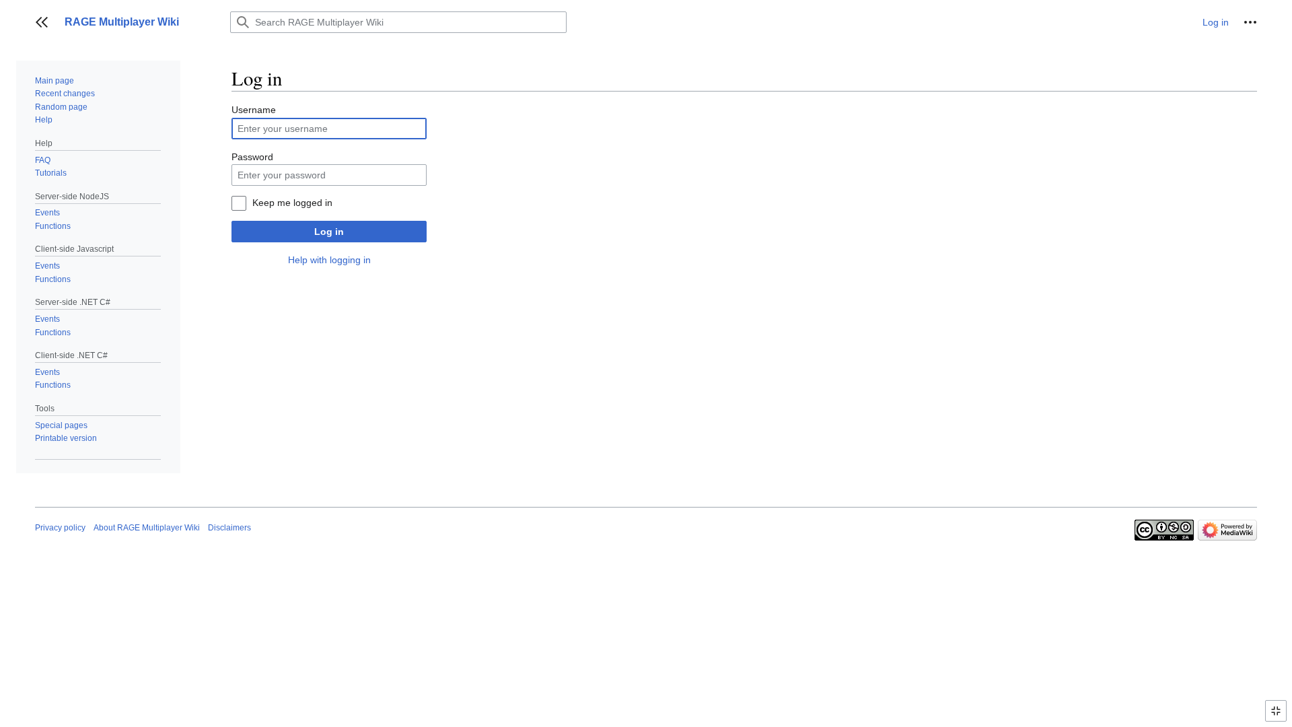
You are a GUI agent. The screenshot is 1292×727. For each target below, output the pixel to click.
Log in (329, 231)
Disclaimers (229, 527)
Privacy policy (60, 527)
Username (253, 109)
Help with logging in (329, 259)
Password (252, 156)
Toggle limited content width (1278, 717)
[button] (41, 22)
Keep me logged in (292, 202)
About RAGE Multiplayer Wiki (147, 527)
